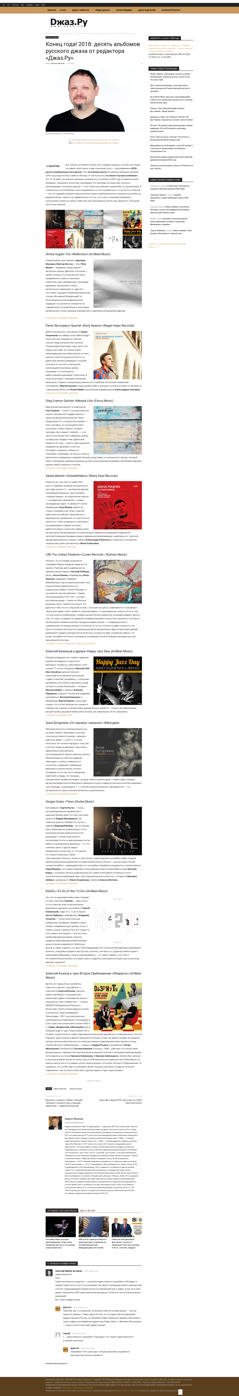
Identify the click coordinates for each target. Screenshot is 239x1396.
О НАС (63, 10)
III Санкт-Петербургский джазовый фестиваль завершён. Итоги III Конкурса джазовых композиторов (171, 128)
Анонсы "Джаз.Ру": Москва (122, 1236)
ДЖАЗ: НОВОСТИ (80, 10)
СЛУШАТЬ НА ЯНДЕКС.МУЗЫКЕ (62, 318)
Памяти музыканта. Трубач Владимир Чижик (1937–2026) (169, 198)
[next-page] (52, 1253)
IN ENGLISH (88, 1388)
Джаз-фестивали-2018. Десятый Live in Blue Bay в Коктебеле (120, 1101)
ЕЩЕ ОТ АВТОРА (87, 1211)
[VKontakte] (72, 1198)
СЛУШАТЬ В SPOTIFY (85, 643)
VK (4, 5)
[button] (190, 10)
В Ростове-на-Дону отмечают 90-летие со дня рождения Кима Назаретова (170, 138)
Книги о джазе (85, 1236)
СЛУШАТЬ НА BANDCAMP (59, 715)
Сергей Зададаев (157, 230)
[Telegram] (67, 1198)
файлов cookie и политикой (127, 1390)
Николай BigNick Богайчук (68, 1271)
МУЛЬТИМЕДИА (124, 10)
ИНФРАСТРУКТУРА (171, 10)
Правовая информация (72, 1388)
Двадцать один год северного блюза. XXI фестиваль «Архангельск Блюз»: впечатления (171, 118)
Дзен (37, 5)
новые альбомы (75, 1089)
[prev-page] (47, 1253)
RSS (22, 5)
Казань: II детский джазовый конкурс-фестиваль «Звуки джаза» (167, 109)
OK (8, 5)
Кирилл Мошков (57, 63)
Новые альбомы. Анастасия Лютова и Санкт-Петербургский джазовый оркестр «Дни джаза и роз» (169, 209)
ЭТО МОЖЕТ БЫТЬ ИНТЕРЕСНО (62, 1211)
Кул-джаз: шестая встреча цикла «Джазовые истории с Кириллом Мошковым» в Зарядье (168, 221)
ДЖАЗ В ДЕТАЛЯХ (147, 10)
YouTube (15, 5)
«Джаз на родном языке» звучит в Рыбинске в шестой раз (171, 167)
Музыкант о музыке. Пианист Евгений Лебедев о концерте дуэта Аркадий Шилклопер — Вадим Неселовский (64, 1103)
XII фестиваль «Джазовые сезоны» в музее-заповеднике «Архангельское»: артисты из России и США (170, 77)
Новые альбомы (66, 33)
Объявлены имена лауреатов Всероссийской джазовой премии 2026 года (171, 158)
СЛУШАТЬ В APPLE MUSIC (59, 643)
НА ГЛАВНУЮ (51, 33)
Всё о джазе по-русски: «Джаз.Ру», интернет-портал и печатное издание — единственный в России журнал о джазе (171, 48)
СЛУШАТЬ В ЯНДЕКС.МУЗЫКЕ (61, 547)
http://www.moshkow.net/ (74, 1123)
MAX (43, 5)
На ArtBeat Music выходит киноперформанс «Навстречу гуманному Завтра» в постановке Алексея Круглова (171, 100)
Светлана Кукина (158, 195)
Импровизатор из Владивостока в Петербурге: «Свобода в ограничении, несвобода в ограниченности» (171, 148)
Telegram (29, 5)
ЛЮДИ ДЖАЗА (102, 10)
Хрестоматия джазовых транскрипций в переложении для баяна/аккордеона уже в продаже (170, 88)
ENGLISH (52, 10)
